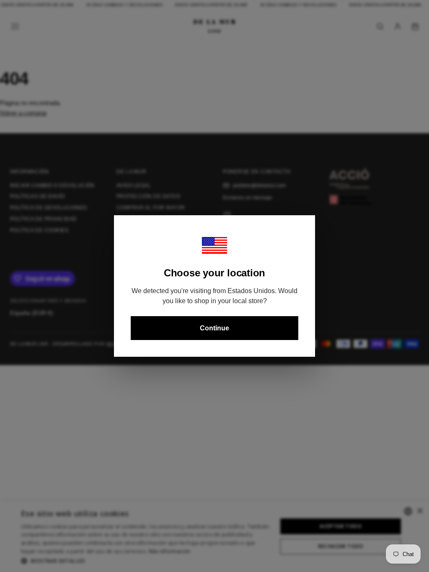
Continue (214, 328)
